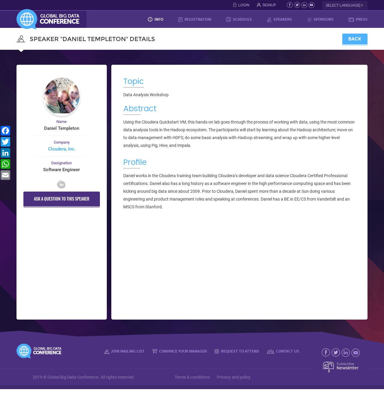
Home (132, 19)
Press (361, 19)
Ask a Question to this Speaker (61, 198)
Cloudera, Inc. (61, 149)
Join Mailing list (128, 351)
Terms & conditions (192, 377)
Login (243, 5)
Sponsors (323, 19)
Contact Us (287, 351)
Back (355, 39)
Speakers (282, 19)
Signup (269, 5)
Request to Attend (239, 351)
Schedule (242, 19)
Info (158, 19)
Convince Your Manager (182, 351)
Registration (197, 19)
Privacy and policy (233, 377)
